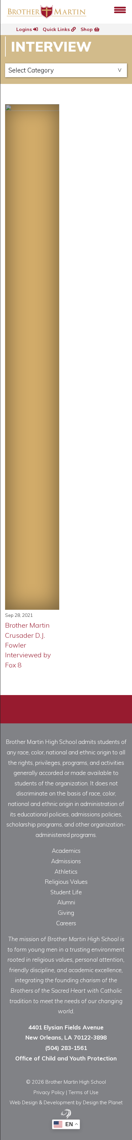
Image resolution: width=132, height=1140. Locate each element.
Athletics (66, 871)
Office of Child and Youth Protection (66, 1058)
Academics (66, 850)
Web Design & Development (41, 1102)
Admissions (66, 861)
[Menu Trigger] (120, 9)
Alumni (66, 902)
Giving (66, 912)
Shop (87, 29)
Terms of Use (83, 1092)
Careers (66, 923)
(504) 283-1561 (66, 1047)
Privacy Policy (49, 1092)
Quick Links (57, 29)
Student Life (66, 892)
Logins (24, 29)
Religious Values (66, 881)
